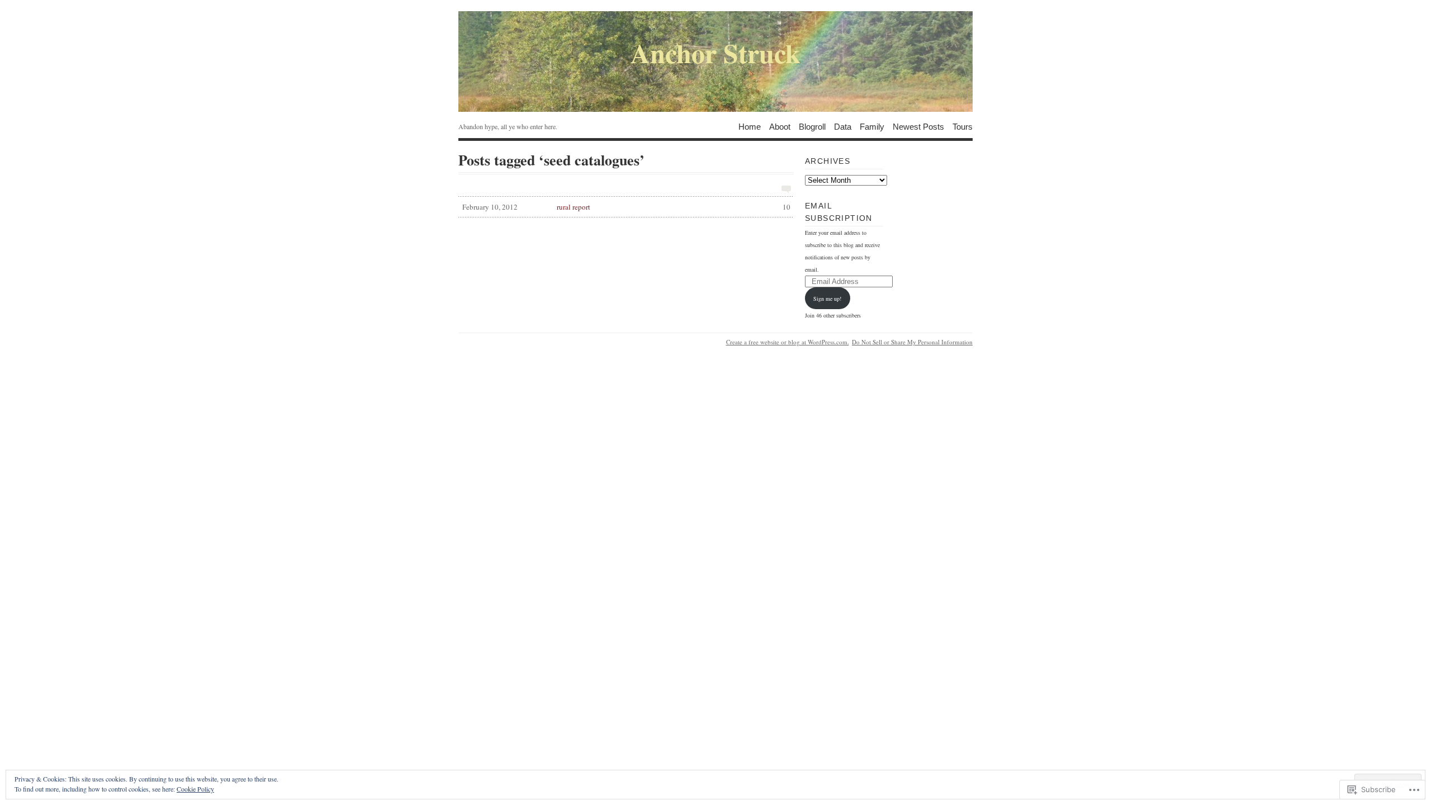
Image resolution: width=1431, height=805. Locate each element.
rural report (626, 207)
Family (872, 126)
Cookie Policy (195, 788)
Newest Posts (918, 126)
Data (842, 126)
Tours (963, 126)
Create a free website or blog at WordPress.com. (787, 342)
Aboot (779, 126)
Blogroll (812, 126)
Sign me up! (827, 298)
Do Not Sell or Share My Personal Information (912, 342)
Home (749, 126)
